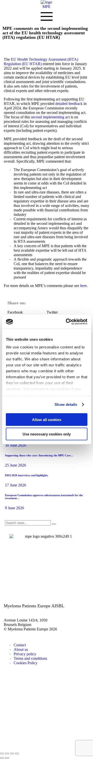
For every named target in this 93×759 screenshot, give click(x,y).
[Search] (54, 524)
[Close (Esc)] (2, 753)
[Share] (7, 753)
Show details (66, 404)
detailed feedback (69, 103)
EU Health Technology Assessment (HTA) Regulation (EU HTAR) (41, 61)
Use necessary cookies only (47, 434)
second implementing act (50, 117)
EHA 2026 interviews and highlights (26, 475)
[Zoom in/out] (17, 753)
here (83, 286)
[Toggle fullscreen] (12, 753)
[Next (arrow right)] (7, 758)
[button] (27, 312)
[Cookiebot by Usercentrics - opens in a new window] (66, 322)
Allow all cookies (46, 419)
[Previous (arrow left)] (2, 758)
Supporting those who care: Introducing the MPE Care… (39, 455)
